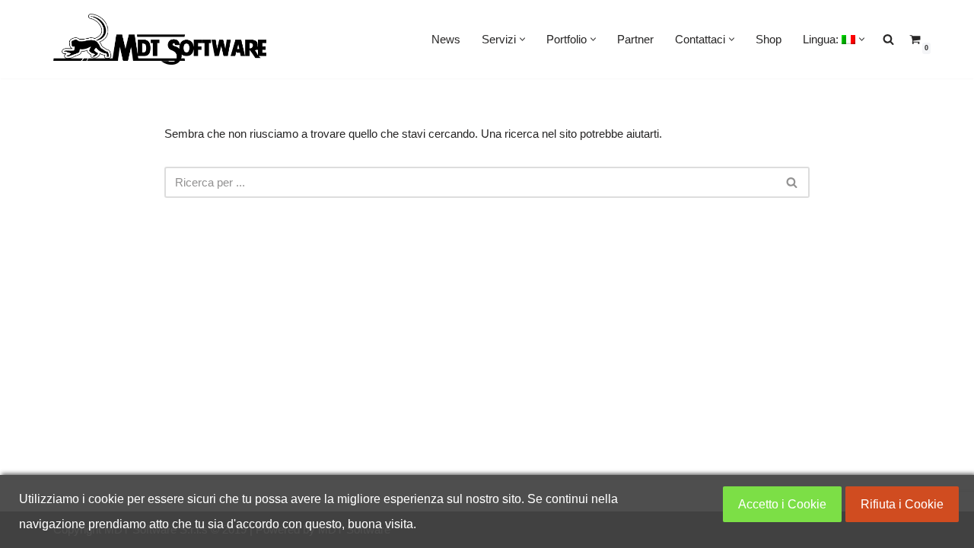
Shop (768, 39)
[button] (522, 39)
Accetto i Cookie (782, 504)
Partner (635, 39)
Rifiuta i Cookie (902, 504)
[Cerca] (792, 182)
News (445, 39)
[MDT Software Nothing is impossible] (159, 39)
